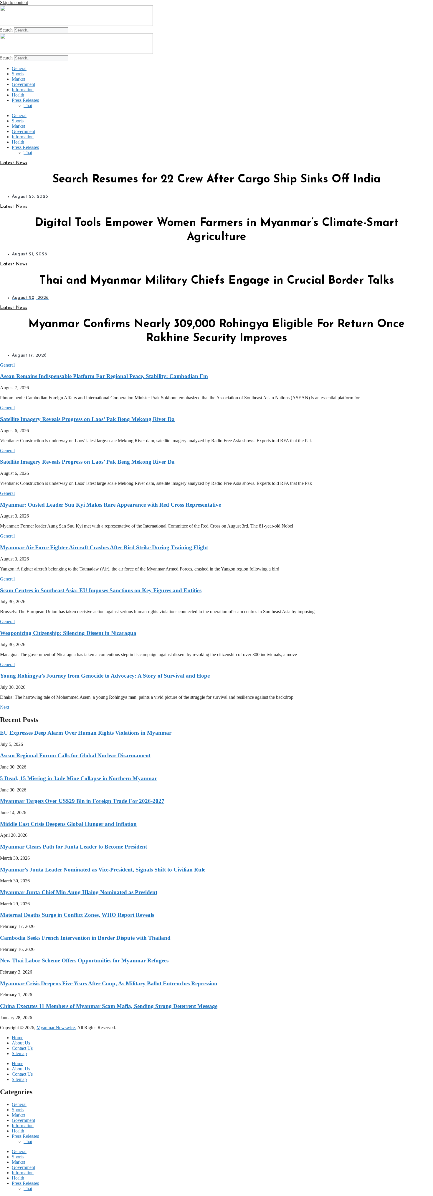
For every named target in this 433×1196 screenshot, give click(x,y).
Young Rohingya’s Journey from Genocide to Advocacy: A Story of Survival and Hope (105, 676)
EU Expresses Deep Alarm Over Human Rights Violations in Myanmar (85, 733)
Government (23, 84)
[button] (7, 364)
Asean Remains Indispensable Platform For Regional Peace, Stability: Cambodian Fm (104, 376)
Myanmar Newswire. (56, 1027)
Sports (18, 73)
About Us (21, 1042)
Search (6, 29)
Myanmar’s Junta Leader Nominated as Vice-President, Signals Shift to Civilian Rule (102, 869)
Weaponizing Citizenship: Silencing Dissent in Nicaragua (68, 633)
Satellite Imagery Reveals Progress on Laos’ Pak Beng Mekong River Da (87, 419)
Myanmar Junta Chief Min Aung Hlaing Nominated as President (78, 892)
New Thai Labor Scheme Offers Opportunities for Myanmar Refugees (84, 960)
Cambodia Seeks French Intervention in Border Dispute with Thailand (85, 938)
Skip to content (14, 2)
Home (17, 1037)
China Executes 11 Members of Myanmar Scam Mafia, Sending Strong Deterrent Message (108, 1006)
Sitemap (19, 1053)
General (19, 68)
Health (18, 94)
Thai (28, 105)
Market (18, 78)
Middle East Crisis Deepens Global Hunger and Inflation (68, 824)
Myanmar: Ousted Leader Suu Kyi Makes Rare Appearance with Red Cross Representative (110, 505)
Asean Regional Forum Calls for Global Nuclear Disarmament (75, 755)
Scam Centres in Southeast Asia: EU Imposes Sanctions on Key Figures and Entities (100, 590)
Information (23, 89)
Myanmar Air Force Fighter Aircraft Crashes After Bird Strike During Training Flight (104, 547)
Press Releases (25, 100)
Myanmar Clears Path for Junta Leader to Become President (73, 847)
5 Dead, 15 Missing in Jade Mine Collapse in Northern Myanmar (78, 778)
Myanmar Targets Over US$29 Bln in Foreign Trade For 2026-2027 (82, 801)
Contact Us (22, 1048)
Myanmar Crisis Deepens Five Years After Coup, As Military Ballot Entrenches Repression (108, 983)
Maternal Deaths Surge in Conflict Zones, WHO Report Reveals (77, 915)
